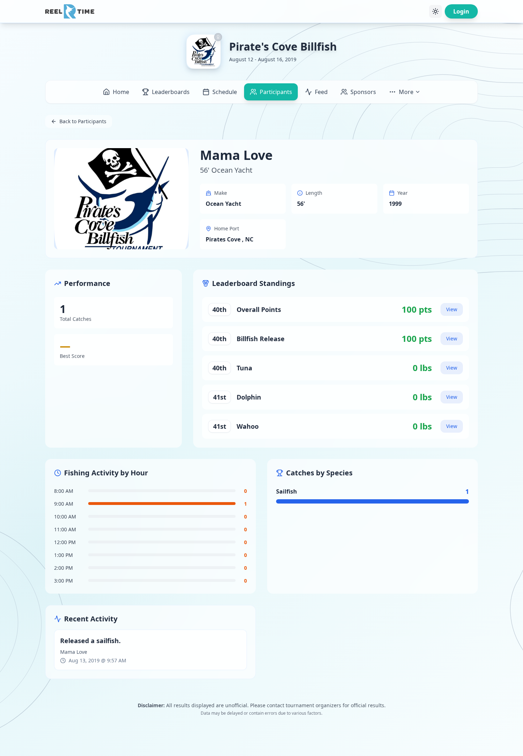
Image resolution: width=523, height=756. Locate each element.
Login (461, 11)
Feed (321, 92)
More (406, 92)
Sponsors (363, 92)
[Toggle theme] (435, 11)
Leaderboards (171, 92)
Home (121, 92)
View (451, 309)
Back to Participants (82, 121)
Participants (276, 92)
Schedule (224, 92)
